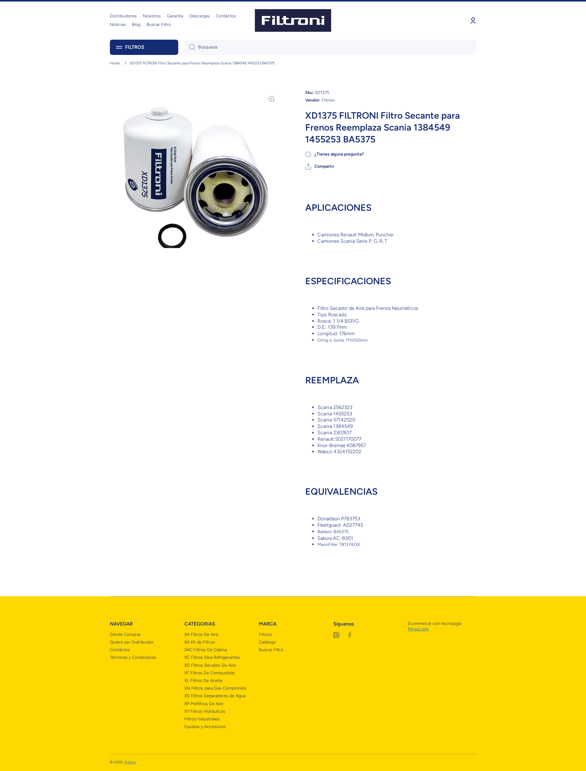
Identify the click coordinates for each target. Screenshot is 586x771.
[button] (319, 166)
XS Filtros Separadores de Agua (214, 695)
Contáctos (120, 649)
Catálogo (267, 642)
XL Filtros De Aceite (203, 680)
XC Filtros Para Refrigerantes (212, 657)
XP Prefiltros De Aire (203, 703)
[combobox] (330, 47)
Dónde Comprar (125, 634)
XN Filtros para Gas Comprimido (215, 688)
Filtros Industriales (202, 719)
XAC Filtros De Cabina (205, 649)
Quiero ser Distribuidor (132, 642)
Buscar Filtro (271, 649)
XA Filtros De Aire (201, 634)
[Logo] (293, 20)
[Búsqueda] (189, 47)
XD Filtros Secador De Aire (210, 665)
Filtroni (265, 634)
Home (115, 63)
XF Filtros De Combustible (209, 673)
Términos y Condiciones (133, 657)
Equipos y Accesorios (205, 726)
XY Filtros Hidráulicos (204, 711)
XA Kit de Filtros (199, 642)
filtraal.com (418, 629)
